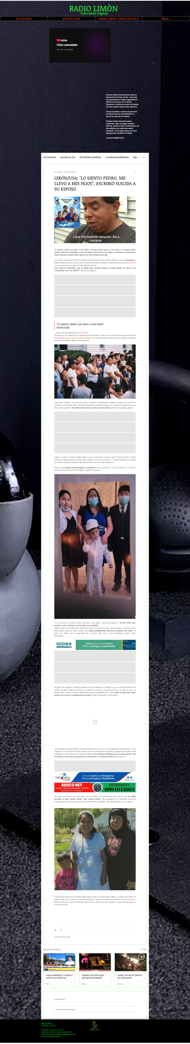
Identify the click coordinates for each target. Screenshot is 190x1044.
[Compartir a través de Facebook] (55, 930)
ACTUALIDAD (49, 157)
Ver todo (144, 949)
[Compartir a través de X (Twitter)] (61, 930)
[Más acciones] (134, 172)
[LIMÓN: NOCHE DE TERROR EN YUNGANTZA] (131, 962)
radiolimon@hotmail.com (66, 1034)
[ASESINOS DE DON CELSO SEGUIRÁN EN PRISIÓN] (95, 962)
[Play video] (95, 722)
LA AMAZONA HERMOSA (117, 157)
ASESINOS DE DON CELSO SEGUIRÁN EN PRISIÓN (93, 976)
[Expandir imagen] (95, 645)
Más (135, 157)
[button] (144, 157)
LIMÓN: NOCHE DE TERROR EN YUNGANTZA (129, 976)
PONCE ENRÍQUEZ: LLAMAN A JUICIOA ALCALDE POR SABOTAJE (59, 976)
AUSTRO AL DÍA (67, 157)
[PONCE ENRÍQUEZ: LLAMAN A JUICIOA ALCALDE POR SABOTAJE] (59, 962)
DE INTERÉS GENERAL (90, 157)
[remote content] (95, 916)
